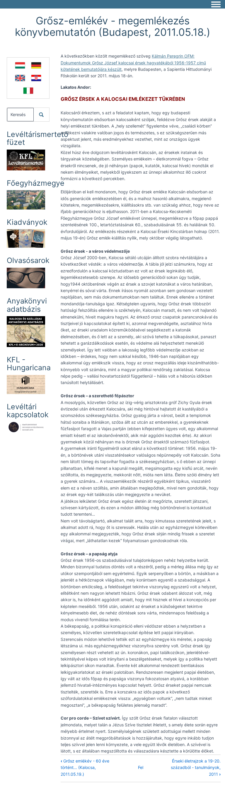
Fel (140, 767)
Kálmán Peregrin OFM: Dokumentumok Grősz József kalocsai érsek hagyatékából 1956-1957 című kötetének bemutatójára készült (133, 62)
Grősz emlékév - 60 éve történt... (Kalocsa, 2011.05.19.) (85, 767)
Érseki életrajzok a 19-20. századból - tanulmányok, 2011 (196, 767)
